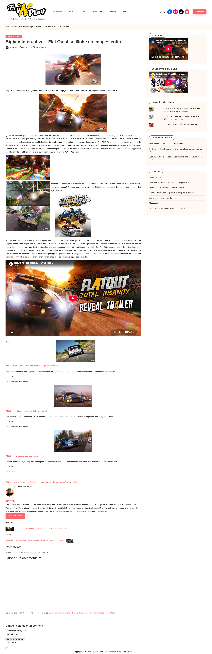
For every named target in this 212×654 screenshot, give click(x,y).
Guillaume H (154, 149)
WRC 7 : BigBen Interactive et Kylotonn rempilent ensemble (32, 366)
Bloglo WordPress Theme (127, 652)
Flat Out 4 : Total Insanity (40, 482)
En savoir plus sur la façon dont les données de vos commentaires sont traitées (82, 613)
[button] (199, 11)
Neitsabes (153, 183)
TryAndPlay (9, 27)
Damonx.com (154, 198)
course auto (25, 482)
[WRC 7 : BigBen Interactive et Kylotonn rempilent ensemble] (73, 351)
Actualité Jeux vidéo (14, 37)
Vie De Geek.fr (155, 188)
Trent (151, 144)
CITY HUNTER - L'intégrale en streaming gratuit (183, 124)
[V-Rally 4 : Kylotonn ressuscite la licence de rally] (73, 396)
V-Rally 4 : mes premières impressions (22, 456)
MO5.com (153, 208)
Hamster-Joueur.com (157, 193)
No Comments (41, 47)
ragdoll (74, 482)
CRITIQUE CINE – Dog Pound (170, 144)
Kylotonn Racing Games (61, 482)
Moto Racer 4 (85, 254)
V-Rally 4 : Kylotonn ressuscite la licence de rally (27, 411)
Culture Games (155, 178)
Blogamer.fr (154, 203)
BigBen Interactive (21, 27)
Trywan (10, 500)
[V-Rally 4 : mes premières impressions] (73, 441)
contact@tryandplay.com (16, 631)
